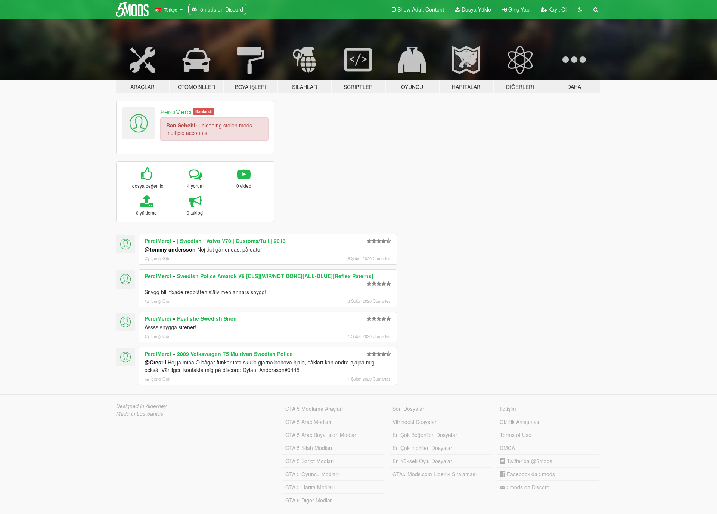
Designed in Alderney (141, 406)
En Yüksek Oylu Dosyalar (422, 461)
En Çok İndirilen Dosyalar (422, 448)
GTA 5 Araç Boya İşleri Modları (321, 434)
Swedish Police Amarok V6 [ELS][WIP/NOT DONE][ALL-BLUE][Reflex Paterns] (275, 276)
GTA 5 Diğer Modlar (308, 500)
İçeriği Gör (160, 258)
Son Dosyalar (408, 408)
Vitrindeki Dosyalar (414, 421)
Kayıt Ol (557, 9)
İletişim (508, 408)
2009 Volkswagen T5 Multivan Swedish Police (235, 353)
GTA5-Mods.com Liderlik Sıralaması (434, 474)
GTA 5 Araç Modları (308, 421)
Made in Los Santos (139, 413)
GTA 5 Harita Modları (310, 487)
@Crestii (155, 362)
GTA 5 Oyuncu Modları (312, 474)
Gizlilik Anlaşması (520, 421)
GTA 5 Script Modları (309, 461)
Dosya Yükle (475, 9)
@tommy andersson (170, 249)
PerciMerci (176, 111)
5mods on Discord (527, 487)
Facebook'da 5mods (530, 474)
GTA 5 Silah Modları (308, 448)
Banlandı (203, 111)
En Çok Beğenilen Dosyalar (424, 434)
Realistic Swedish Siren (207, 318)
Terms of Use (515, 434)
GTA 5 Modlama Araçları (314, 408)
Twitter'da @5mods (528, 461)
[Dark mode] (580, 9)
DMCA (507, 448)
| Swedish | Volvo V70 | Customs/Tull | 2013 (231, 240)
